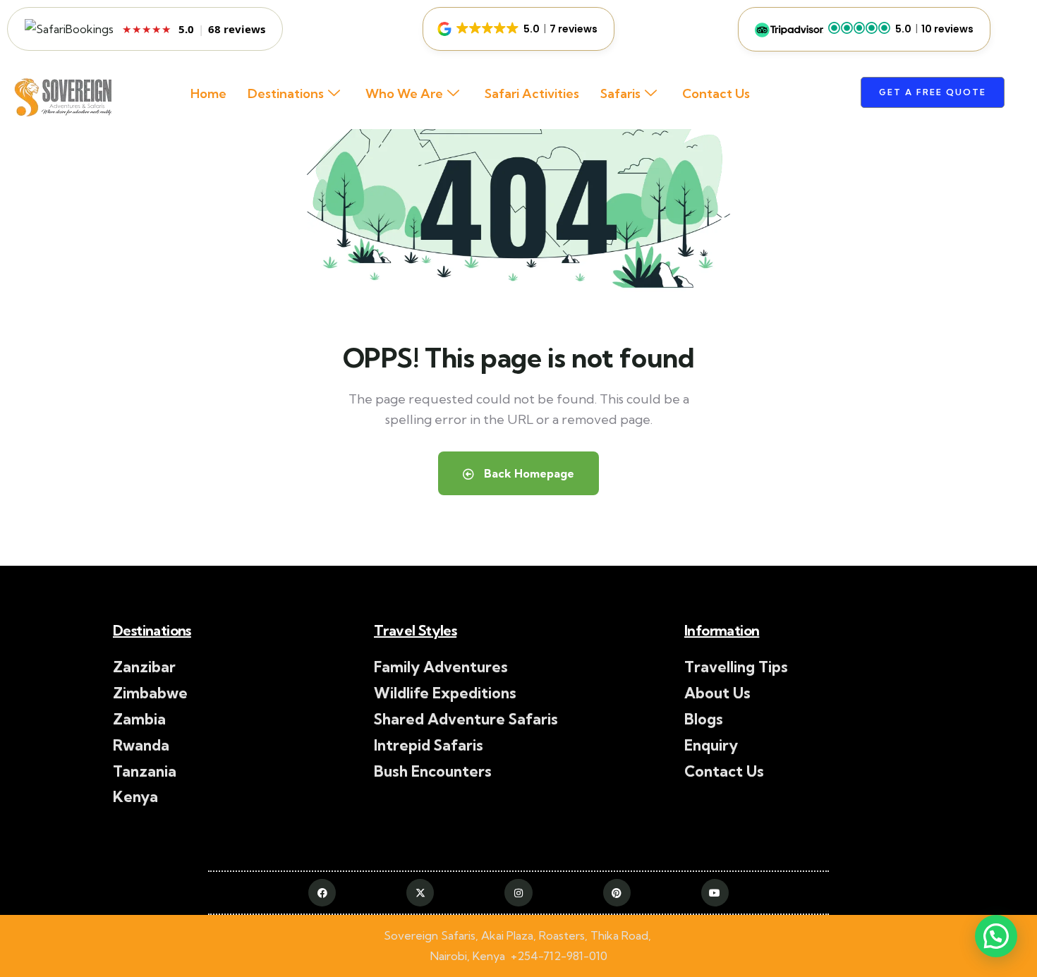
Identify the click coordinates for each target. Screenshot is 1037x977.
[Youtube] (715, 892)
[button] (518, 29)
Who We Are (404, 93)
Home (208, 93)
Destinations (286, 93)
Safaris (620, 93)
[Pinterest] (617, 892)
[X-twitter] (420, 892)
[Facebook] (322, 892)
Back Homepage (527, 473)
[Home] (61, 99)
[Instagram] (518, 892)
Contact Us (716, 93)
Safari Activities (532, 93)
